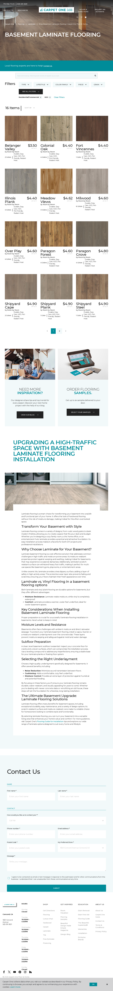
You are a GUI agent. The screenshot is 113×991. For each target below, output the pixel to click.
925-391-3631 (22, 4)
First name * (11, 791)
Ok (93, 984)
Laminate (31, 24)
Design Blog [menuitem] (65, 934)
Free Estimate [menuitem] (48, 939)
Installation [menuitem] (82, 933)
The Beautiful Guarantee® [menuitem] (83, 924)
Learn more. (15, 987)
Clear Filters (59, 97)
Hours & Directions (83, 10)
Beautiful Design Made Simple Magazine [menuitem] (65, 926)
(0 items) (85, 17)
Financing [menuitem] (47, 943)
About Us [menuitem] (99, 911)
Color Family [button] (62, 85)
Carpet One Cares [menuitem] (100, 916)
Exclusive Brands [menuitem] (82, 938)
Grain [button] (96, 85)
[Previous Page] (47, 331)
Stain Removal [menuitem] (83, 911)
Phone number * (13, 828)
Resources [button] (23, 10)
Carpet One (9, 24)
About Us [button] (8, 16)
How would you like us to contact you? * (22, 815)
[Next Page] (65, 331)
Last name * (62, 791)
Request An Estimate (100, 10)
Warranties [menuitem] (82, 929)
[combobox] (54, 75)
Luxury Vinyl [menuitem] (48, 919)
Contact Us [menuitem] (99, 921)
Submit (56, 888)
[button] (77, 17)
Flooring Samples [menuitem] (63, 918)
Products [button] (8, 10)
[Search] (95, 75)
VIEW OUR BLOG (28, 415)
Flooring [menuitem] (46, 915)
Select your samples (80, 412)
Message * (11, 856)
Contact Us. (47, 66)
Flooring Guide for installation (50, 721)
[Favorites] (81, 17)
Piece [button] (80, 85)
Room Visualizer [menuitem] (64, 912)
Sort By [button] (28, 108)
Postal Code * (12, 842)
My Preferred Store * (66, 842)
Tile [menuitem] (44, 935)
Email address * (64, 828)
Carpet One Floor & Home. (19, 977)
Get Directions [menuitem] (49, 911)
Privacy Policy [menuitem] (101, 931)
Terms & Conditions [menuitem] (99, 926)
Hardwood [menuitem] (47, 923)
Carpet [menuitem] (45, 927)
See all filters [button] (29, 92)
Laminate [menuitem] (47, 931)
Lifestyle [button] (40, 85)
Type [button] (24, 85)
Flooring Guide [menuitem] (84, 919)
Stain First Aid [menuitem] (83, 915)
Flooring (21, 24)
